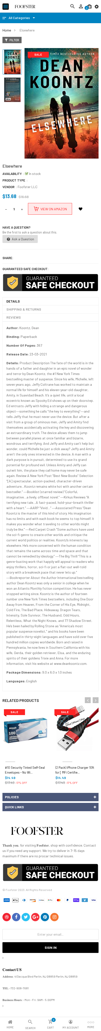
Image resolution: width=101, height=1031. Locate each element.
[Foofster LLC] (37, 832)
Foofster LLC (28, 187)
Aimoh (10, 756)
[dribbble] (6, 917)
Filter (14, 40)
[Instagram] (54, 917)
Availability (12, 174)
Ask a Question (22, 239)
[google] (35, 917)
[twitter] (26, 917)
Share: (7, 258)
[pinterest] (45, 917)
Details (13, 301)
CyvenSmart (67, 756)
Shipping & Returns (23, 309)
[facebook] (16, 917)
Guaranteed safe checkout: (25, 269)
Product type (13, 180)
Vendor (8, 187)
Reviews (13, 317)
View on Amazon (53, 209)
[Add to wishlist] (80, 209)
